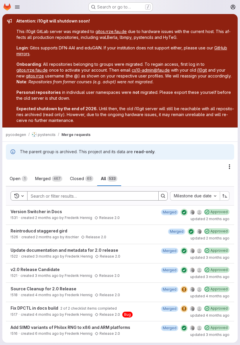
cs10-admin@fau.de (151, 70)
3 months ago (47, 256)
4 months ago (47, 295)
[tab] (18, 178)
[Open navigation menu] (17, 7)
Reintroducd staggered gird (39, 230)
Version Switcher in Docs (36, 211)
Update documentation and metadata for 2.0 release (64, 250)
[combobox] (195, 196)
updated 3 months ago (209, 257)
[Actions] (229, 166)
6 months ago (47, 333)
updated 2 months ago (210, 219)
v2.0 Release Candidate (35, 269)
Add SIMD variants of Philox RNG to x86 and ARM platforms (70, 327)
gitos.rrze (35, 75)
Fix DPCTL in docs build (35, 308)
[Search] (163, 196)
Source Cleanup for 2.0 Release (43, 288)
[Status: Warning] (184, 289)
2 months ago (47, 217)
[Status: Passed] (184, 212)
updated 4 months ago (209, 296)
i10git (202, 70)
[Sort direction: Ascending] (224, 196)
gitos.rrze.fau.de (111, 31)
